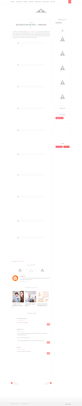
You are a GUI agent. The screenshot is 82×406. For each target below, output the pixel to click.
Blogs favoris (45, 1)
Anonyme (22, 276)
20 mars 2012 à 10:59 (20, 320)
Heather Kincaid (21, 261)
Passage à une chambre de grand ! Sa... (17, 305)
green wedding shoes (32, 31)
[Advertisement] (64, 132)
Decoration (19, 1)
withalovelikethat (22, 318)
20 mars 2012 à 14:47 (20, 331)
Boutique (53, 1)
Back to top (67, 404)
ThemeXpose (20, 403)
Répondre (48, 324)
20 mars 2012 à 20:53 (20, 349)
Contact (13, 1)
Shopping (31, 1)
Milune (19, 347)
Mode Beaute (38, 1)
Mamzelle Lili (20, 329)
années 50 (31, 22)
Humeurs (25, 1)
